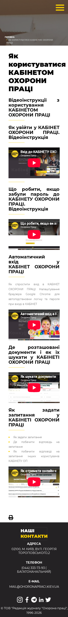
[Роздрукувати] (10, 517)
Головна (10, 37)
